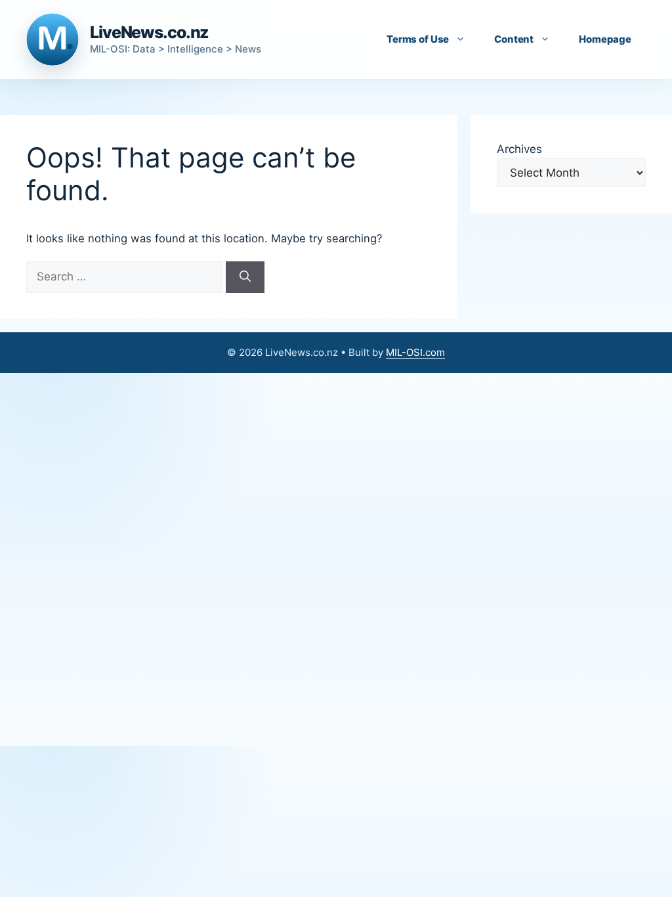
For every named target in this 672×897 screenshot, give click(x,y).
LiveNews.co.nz (149, 32)
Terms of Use (418, 39)
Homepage (605, 39)
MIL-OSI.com (415, 352)
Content (514, 39)
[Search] (245, 277)
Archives (519, 149)
